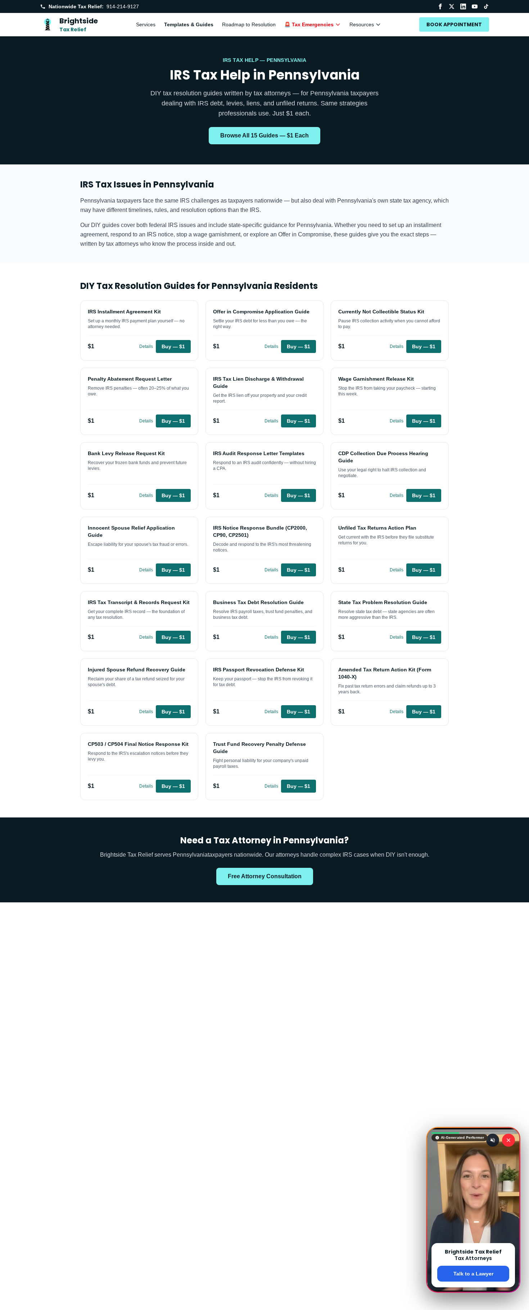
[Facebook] (440, 6)
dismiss (473, 1298)
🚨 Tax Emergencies (309, 24)
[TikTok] (486, 6)
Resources (361, 24)
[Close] (508, 1140)
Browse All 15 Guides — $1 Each (264, 135)
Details (146, 346)
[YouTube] (475, 6)
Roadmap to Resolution (249, 24)
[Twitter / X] (452, 6)
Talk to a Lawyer (473, 1274)
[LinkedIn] (463, 6)
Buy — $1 (173, 346)
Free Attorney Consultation (265, 876)
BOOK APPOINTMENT (454, 24)
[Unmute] (492, 1140)
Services (145, 24)
